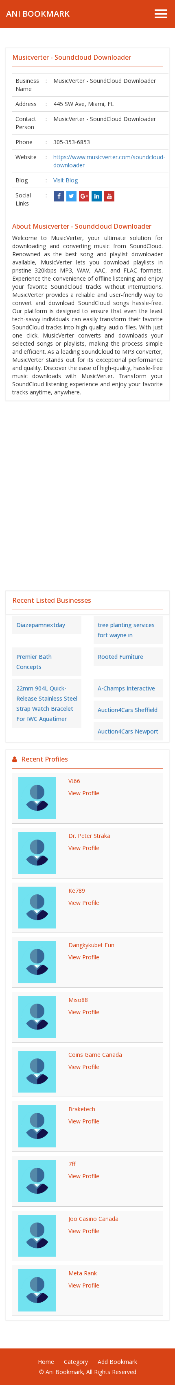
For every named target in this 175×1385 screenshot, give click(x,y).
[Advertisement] (87, 496)
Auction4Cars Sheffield (128, 710)
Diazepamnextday (40, 625)
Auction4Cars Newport (128, 731)
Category (76, 1362)
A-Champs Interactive (126, 688)
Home (46, 1362)
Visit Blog (65, 180)
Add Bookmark (117, 1362)
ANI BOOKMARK (38, 13)
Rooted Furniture (120, 656)
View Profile (83, 793)
